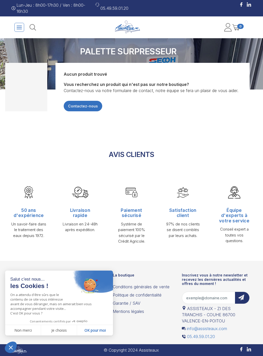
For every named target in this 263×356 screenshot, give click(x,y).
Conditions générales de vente (141, 286)
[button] (241, 5)
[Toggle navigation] (19, 27)
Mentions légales (128, 311)
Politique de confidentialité (137, 295)
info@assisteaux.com (207, 328)
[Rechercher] (32, 27)
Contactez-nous (83, 106)
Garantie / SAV (126, 303)
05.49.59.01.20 (114, 8)
